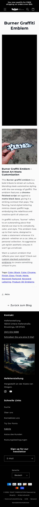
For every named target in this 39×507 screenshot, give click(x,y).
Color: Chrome (28, 272)
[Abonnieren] (32, 458)
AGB (26, 499)
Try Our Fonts (11, 423)
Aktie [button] (7, 294)
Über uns (8, 412)
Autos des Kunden (13, 434)
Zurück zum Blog (21, 305)
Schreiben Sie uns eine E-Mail (19, 337)
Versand (33, 499)
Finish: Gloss (8, 275)
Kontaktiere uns (12, 418)
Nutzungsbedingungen (15, 440)
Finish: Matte (21, 275)
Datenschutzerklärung (13, 499)
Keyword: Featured (11, 279)
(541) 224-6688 (11, 332)
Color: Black (14, 272)
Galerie (7, 429)
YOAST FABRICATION (18, 492)
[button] (5, 9)
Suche (7, 407)
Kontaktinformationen (20, 502)
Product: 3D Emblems (23, 282)
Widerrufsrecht (24, 495)
